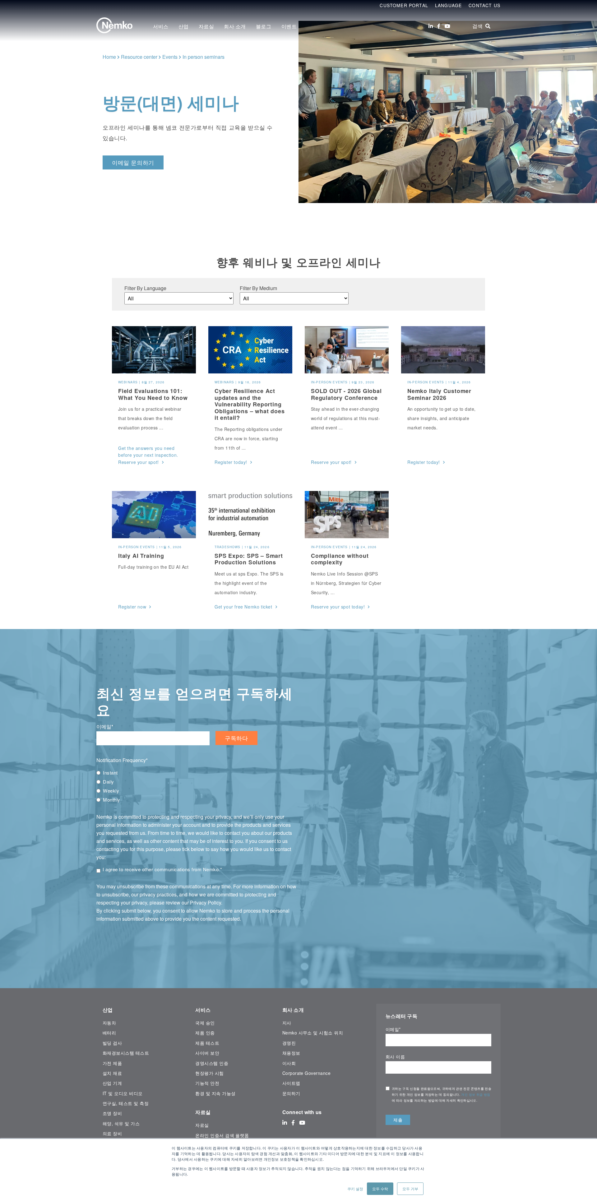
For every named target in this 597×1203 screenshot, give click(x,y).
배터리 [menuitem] (109, 1032)
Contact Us (484, 5)
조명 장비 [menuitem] (112, 1113)
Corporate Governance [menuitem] (306, 1073)
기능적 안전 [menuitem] (207, 1083)
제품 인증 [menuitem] (205, 1032)
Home (109, 56)
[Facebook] (438, 26)
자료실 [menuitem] (206, 26)
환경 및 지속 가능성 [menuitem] (215, 1093)
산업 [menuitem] (183, 26)
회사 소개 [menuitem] (235, 26)
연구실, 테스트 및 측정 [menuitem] (126, 1103)
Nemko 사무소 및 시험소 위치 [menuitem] (312, 1032)
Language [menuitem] (448, 5)
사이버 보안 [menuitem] (207, 1053)
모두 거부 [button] (410, 1188)
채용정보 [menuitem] (291, 1053)
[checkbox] (196, 786)
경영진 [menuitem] (289, 1043)
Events (170, 56)
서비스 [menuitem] (161, 26)
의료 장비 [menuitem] (112, 1133)
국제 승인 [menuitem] (205, 1023)
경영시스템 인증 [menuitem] (211, 1063)
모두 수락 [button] (380, 1188)
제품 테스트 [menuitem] (207, 1043)
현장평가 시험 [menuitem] (209, 1073)
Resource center (139, 56)
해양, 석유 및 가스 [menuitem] (121, 1123)
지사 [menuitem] (286, 1023)
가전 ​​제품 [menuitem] (112, 1063)
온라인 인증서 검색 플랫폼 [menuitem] (222, 1135)
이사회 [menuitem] (289, 1063)
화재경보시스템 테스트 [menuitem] (126, 1053)
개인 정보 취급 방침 (475, 1094)
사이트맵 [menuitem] (291, 1083)
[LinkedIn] (430, 26)
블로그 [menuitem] (263, 26)
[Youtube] (447, 26)
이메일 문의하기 (133, 162)
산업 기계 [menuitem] (112, 1083)
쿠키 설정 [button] (355, 1188)
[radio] (196, 772)
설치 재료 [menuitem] (112, 1073)
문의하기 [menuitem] (291, 1093)
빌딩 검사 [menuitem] (112, 1043)
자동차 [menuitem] (109, 1023)
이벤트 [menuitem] (289, 26)
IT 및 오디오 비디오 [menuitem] (123, 1093)
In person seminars (203, 56)
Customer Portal (404, 5)
